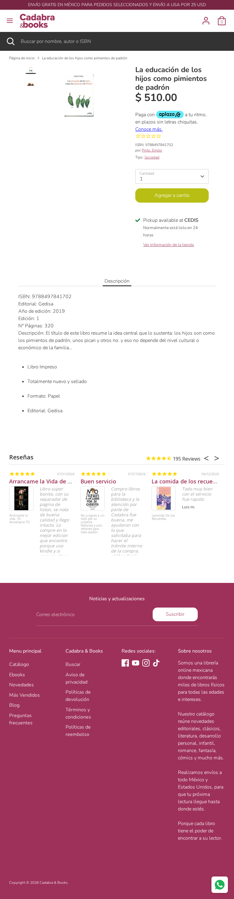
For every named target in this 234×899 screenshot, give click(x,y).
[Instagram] (146, 663)
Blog (14, 705)
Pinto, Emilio (152, 150)
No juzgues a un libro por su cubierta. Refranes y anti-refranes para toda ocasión (93, 524)
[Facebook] (125, 663)
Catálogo (19, 664)
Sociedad (151, 157)
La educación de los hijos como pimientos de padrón (84, 58)
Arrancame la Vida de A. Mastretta (55, 481)
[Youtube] (135, 663)
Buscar (73, 664)
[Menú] (10, 21)
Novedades (21, 684)
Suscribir (175, 614)
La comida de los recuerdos (187, 481)
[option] (79, 97)
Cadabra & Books (54, 882)
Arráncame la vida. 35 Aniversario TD (19, 519)
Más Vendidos (24, 695)
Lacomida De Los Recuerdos (163, 517)
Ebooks (17, 674)
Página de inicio (22, 58)
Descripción (117, 281)
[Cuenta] (206, 18)
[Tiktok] (156, 663)
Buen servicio (98, 481)
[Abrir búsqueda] (10, 41)
